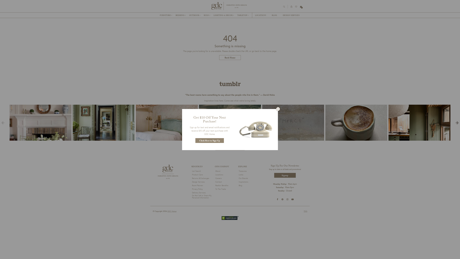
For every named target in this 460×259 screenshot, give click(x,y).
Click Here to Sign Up (209, 141)
